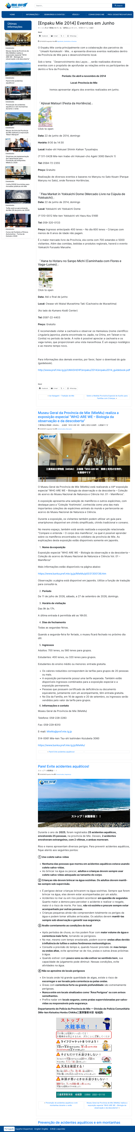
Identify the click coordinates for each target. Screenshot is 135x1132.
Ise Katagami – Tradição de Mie (61, 396)
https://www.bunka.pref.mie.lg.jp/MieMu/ (61, 745)
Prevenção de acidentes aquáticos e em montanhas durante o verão (17, 107)
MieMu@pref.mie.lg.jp (59, 731)
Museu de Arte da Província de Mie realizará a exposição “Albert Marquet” (17, 132)
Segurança (68, 774)
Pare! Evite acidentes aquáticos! (14, 82)
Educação (69, 429)
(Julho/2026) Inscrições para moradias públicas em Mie (17, 185)
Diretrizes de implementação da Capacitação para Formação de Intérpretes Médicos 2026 (17, 159)
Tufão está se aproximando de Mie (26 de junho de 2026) (18, 209)
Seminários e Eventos (70, 41)
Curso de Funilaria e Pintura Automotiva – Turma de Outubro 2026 (17, 234)
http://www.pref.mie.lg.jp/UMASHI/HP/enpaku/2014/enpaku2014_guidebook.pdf (84, 370)
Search (119, 6)
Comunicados (10, 48)
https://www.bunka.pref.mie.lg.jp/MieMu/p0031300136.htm (72, 573)
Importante (60, 41)
